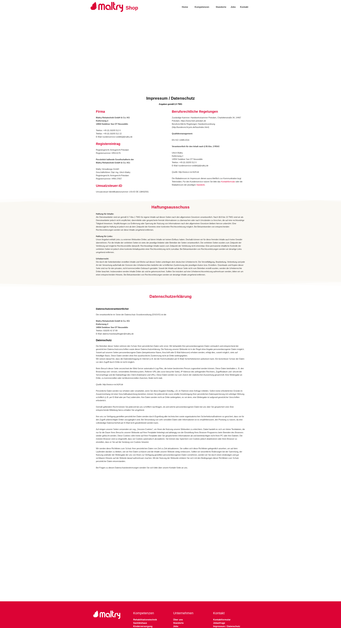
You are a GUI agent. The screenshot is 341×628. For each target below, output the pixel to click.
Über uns (178, 619)
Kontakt (244, 7)
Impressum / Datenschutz (226, 626)
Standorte (221, 7)
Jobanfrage (219, 623)
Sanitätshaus (140, 623)
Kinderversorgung (142, 626)
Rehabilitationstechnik (145, 619)
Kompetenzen (202, 7)
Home (185, 7)
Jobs (233, 7)
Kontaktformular (228, 181)
